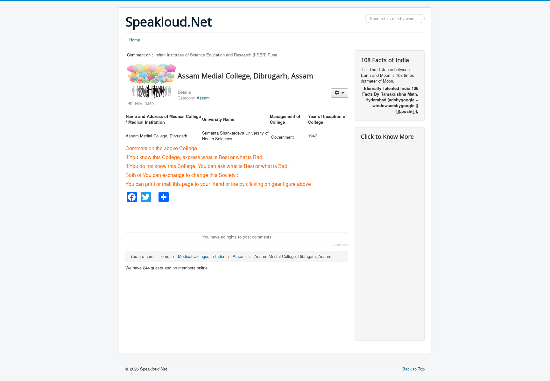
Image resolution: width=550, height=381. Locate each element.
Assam (203, 98)
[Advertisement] (241, 216)
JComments (340, 244)
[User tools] (339, 93)
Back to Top (413, 369)
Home (134, 40)
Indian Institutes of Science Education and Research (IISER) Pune (215, 55)
